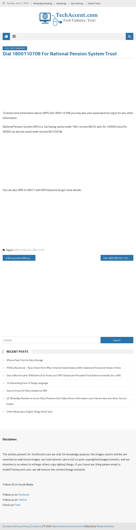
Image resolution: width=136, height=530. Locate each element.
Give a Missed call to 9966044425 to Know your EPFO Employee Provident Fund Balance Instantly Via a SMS (64, 375)
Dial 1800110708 (35, 250)
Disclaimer (8, 526)
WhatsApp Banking (42, 3)
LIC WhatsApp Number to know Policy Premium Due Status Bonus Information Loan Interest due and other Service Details (66, 401)
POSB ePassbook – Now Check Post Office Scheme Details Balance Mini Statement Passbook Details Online (64, 368)
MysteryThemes (105, 526)
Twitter (22, 500)
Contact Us (36, 526)
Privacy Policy (22, 526)
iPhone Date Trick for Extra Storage (25, 360)
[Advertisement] (68, 85)
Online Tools (94, 3)
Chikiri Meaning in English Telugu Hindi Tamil (29, 411)
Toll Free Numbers (14, 48)
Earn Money (77, 3)
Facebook (23, 494)
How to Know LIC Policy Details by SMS (27, 390)
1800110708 (20, 250)
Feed (17, 505)
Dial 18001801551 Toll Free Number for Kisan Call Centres (118, 258)
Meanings (61, 3)
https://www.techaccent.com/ (67, 526)
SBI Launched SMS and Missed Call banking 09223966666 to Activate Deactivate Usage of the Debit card (21, 258)
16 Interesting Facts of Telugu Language (27, 383)
